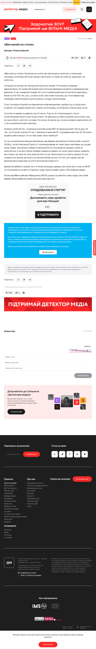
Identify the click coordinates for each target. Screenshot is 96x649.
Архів (29, 506)
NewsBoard (8, 498)
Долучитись (48, 252)
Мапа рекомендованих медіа (15, 517)
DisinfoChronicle (53, 2)
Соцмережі (10, 525)
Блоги (7, 39)
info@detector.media (28, 573)
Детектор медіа (6, 2)
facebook (7, 530)
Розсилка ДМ (32, 504)
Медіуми (7, 522)
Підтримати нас (33, 498)
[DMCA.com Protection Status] (39, 620)
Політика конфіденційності (37, 486)
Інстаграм (8, 537)
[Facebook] (18, 65)
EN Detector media (66, 2)
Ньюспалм (8, 519)
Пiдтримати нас (82, 479)
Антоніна (77, 2)
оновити (87, 346)
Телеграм (8, 535)
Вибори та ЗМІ (10, 506)
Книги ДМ (31, 491)
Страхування (70, 9)
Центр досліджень (41, 2)
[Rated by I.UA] (57, 620)
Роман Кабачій (21, 50)
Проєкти (8, 479)
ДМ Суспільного (28, 2)
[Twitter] (24, 65)
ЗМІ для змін (9, 491)
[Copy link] (30, 65)
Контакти (30, 496)
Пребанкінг (8, 493)
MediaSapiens (17, 2)
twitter (6, 532)
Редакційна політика (35, 483)
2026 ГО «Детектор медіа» (30, 575)
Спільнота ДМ (16, 412)
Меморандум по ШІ (34, 488)
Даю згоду (48, 644)
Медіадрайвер (10, 496)
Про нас (31, 479)
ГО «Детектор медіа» (88, 2)
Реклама (30, 493)
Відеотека (8, 504)
